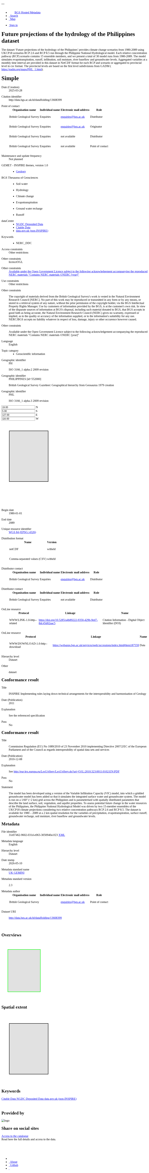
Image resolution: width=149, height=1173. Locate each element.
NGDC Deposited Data (29, 224)
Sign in (13, 25)
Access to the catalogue (14, 1136)
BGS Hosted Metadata (28, 12)
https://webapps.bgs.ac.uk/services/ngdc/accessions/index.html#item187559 (96, 645)
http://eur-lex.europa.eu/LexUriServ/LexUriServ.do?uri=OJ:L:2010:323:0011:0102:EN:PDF (67, 771)
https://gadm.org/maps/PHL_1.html (21, 69)
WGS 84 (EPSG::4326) (22, 532)
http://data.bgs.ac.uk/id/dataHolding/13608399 (35, 917)
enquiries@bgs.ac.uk (73, 116)
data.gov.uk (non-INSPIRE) (32, 230)
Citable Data (23, 227)
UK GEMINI (16, 872)
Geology (21, 171)
